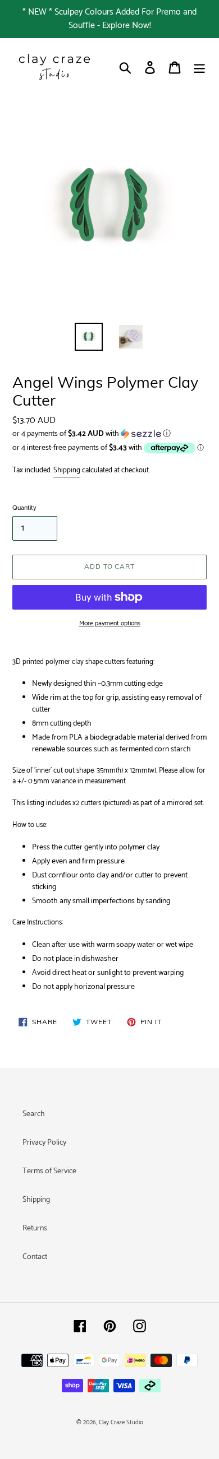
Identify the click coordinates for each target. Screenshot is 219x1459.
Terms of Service (49, 1171)
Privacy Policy (44, 1142)
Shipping (66, 470)
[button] (109, 434)
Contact (34, 1257)
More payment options (109, 624)
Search (33, 1114)
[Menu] (199, 67)
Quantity (24, 508)
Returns (34, 1228)
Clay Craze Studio (121, 1423)
